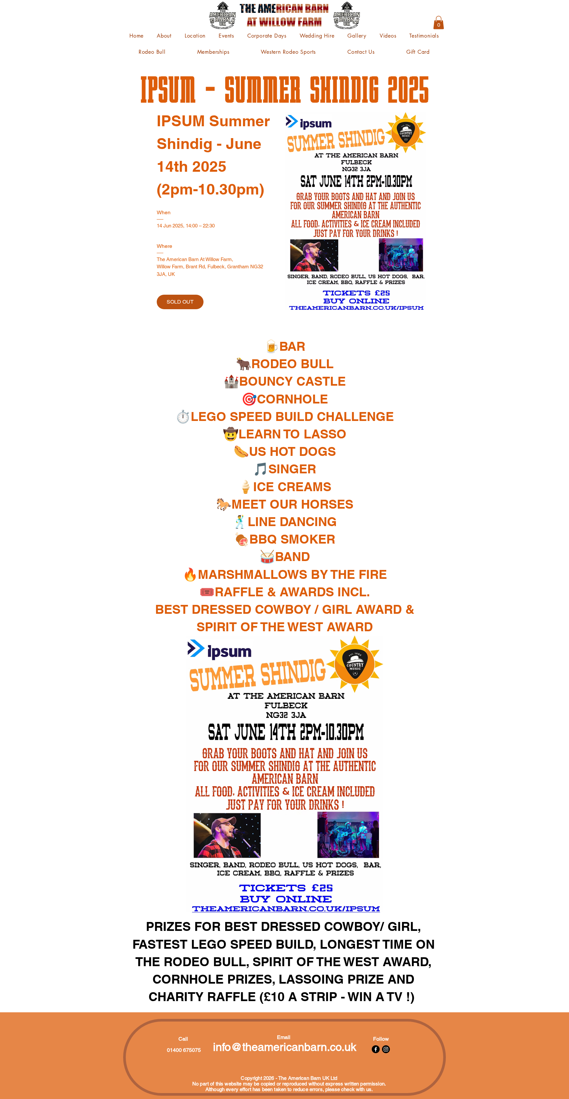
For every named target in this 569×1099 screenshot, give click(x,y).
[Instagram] (386, 1049)
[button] (438, 22)
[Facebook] (376, 1049)
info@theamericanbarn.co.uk (284, 1047)
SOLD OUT (180, 302)
